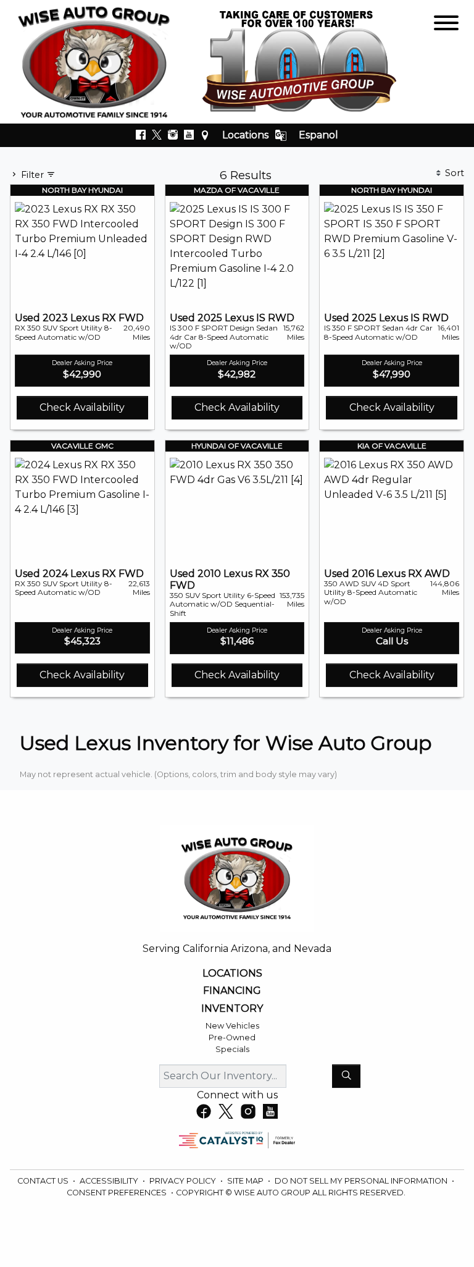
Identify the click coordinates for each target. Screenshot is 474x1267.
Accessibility (110, 1180)
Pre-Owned (232, 1037)
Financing (232, 990)
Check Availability (82, 407)
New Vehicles (232, 1025)
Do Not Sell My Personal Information (362, 1180)
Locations (245, 135)
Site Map (246, 1180)
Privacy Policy (183, 1180)
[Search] (346, 1076)
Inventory (232, 1008)
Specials (232, 1049)
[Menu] (446, 25)
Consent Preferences (117, 1192)
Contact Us (43, 1180)
